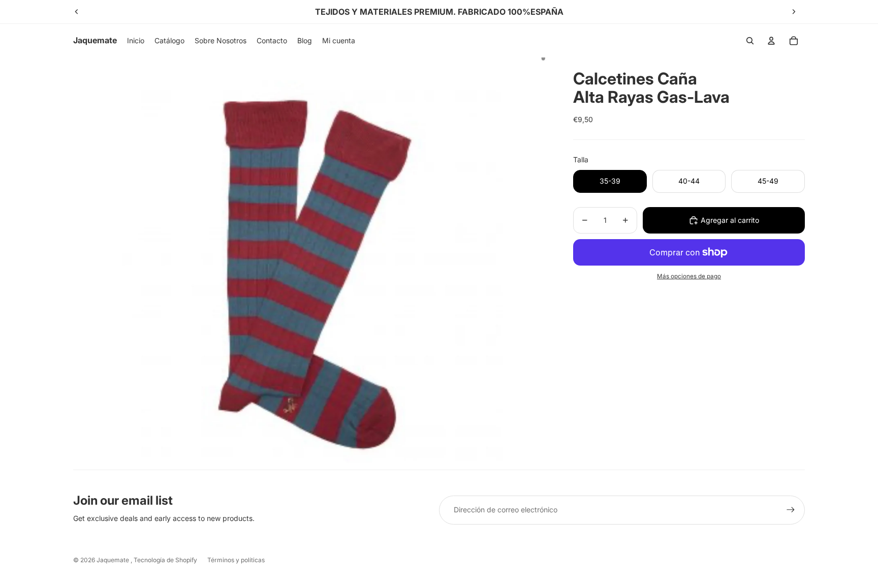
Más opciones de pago (689, 276)
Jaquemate (114, 560)
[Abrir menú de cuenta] (771, 41)
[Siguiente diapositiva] (793, 12)
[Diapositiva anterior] (77, 12)
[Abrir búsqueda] (750, 41)
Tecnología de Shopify (165, 560)
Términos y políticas (236, 560)
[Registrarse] (790, 509)
